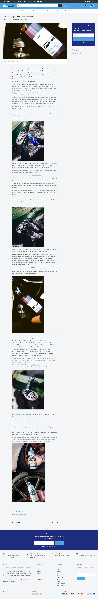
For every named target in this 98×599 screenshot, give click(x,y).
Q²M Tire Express (53, 163)
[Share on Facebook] (9, 61)
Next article (54, 522)
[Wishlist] (84, 5)
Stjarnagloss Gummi (19, 414)
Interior (16, 10)
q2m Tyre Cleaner (18, 115)
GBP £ (4, 591)
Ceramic (32, 10)
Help (58, 575)
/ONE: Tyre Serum (24, 336)
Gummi (14, 419)
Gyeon (33, 81)
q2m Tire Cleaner (23, 201)
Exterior (9, 10)
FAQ (57, 573)
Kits (54, 10)
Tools (48, 10)
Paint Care (24, 10)
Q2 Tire (43, 86)
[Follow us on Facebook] (73, 53)
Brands (58, 10)
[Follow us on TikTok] (80, 53)
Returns (58, 579)
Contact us (59, 571)
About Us (59, 567)
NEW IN (65, 10)
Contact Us (72, 10)
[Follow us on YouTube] (78, 53)
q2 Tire (37, 81)
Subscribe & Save (90, 1)
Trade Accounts (60, 585)
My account (75, 6)
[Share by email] (17, 61)
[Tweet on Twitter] (14, 61)
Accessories (40, 10)
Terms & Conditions (61, 583)
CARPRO (14, 249)
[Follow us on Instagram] (75, 53)
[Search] (60, 5)
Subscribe (83, 39)
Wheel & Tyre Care (7, 19)
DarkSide (18, 249)
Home (4, 10)
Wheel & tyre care (19, 511)
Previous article (17, 522)
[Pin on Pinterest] (12, 61)
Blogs (58, 569)
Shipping (58, 581)
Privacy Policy (60, 577)
